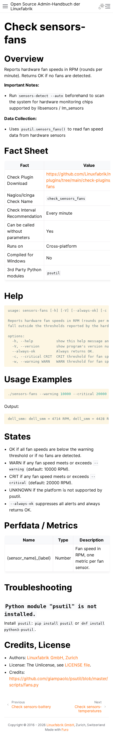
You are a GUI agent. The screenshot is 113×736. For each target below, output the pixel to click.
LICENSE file (77, 664)
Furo (64, 730)
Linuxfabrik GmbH (60, 725)
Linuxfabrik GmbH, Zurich (52, 657)
